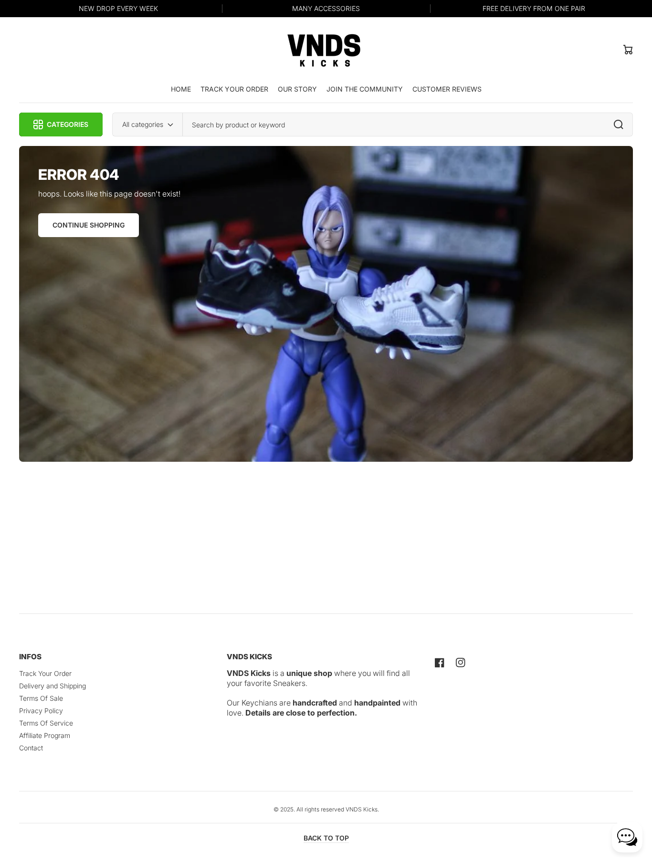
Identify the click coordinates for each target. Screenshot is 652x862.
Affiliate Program (44, 735)
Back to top (326, 838)
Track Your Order (45, 673)
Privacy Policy (41, 710)
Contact (31, 748)
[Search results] (621, 124)
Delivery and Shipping (52, 686)
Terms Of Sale (41, 698)
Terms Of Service (46, 723)
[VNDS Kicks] (324, 49)
